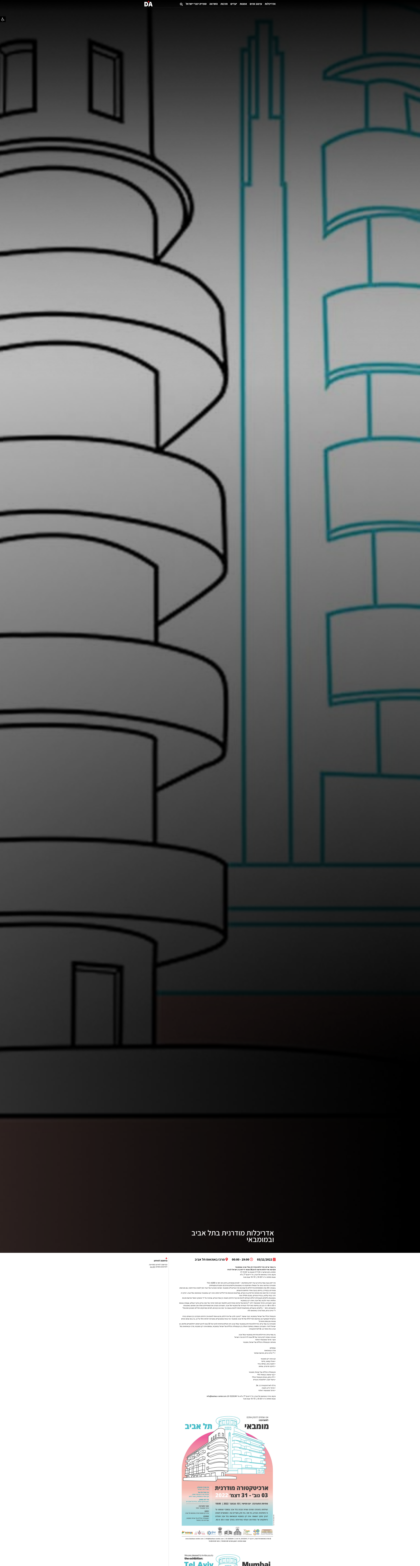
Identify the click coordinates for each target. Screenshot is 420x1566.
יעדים (233, 4)
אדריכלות (270, 4)
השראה (213, 4)
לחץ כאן (152, 1267)
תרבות (224, 4)
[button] (3, 19)
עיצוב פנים (256, 4)
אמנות (243, 4)
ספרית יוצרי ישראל (196, 4)
